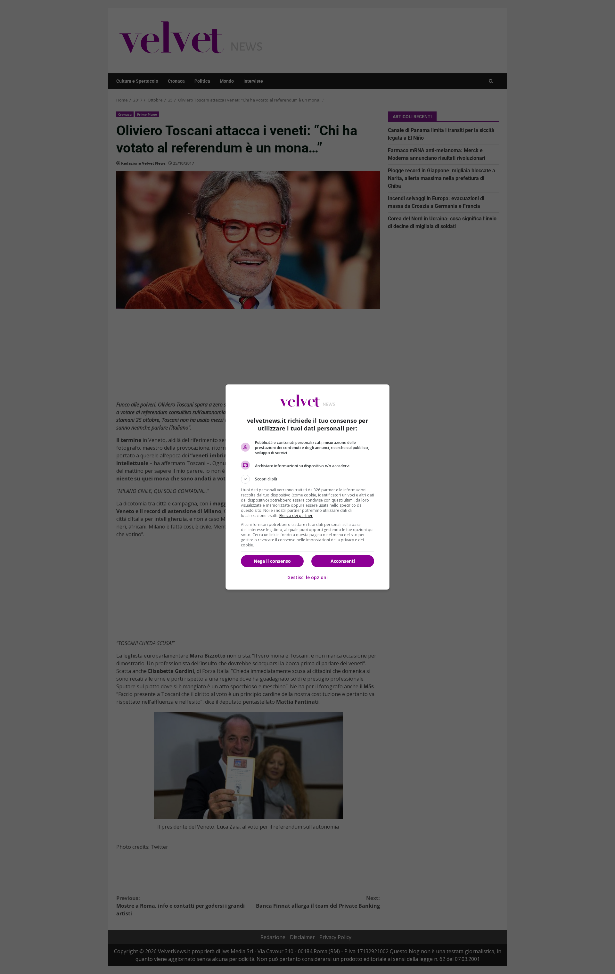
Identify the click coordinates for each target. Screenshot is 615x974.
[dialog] (308, 487)
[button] (307, 479)
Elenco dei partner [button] (296, 515)
